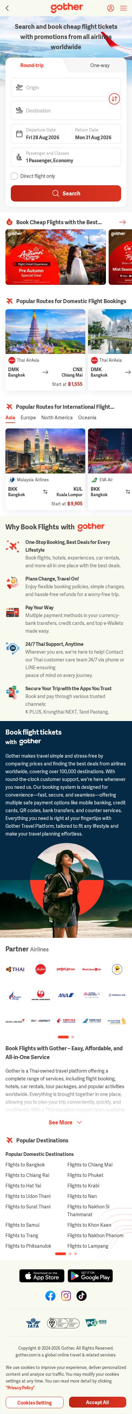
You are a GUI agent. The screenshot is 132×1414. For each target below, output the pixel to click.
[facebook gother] (50, 1296)
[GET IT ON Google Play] (90, 1276)
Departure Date (41, 130)
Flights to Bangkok (25, 1164)
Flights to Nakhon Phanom (95, 1235)
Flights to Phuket (85, 1175)
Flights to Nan (82, 1196)
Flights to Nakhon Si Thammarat (88, 1210)
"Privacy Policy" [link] (20, 1388)
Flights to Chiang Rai (27, 1175)
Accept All (97, 1402)
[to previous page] (6, 8)
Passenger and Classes (47, 153)
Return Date (86, 130)
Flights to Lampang (87, 1246)
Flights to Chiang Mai (89, 1164)
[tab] (32, 65)
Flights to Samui (22, 1225)
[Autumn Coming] (55, 257)
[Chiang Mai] (45, 331)
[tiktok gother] (81, 1296)
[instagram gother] (66, 1296)
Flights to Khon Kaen (89, 1225)
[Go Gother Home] (67, 8)
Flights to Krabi (83, 1185)
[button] (66, 87)
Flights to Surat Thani (27, 1206)
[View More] (122, 222)
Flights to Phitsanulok (28, 1246)
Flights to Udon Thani (27, 1196)
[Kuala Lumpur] (45, 450)
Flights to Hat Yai (23, 1185)
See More (60, 1122)
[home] (67, 8)
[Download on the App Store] (42, 1276)
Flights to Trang (21, 1235)
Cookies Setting (34, 1403)
